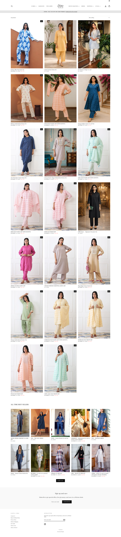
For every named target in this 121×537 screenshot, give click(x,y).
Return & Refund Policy (15, 517)
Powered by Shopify (60, 531)
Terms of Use (13, 525)
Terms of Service (14, 527)
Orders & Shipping (14, 521)
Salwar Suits (41, 6)
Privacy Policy (13, 519)
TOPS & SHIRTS (49, 6)
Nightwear (89, 6)
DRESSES (83, 6)
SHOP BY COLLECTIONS (73, 6)
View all (60, 480)
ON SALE (97, 6)
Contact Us (13, 515)
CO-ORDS (33, 6)
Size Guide (13, 523)
